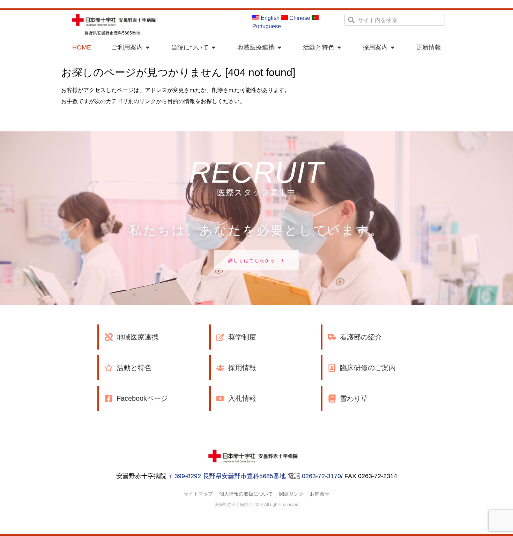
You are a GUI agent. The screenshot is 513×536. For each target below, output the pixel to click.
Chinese (299, 18)
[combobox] (394, 20)
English (269, 18)
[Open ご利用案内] (147, 47)
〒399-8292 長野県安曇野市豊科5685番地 (227, 476)
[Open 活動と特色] (339, 47)
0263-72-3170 (321, 476)
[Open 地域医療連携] (279, 47)
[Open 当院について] (213, 47)
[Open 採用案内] (392, 47)
